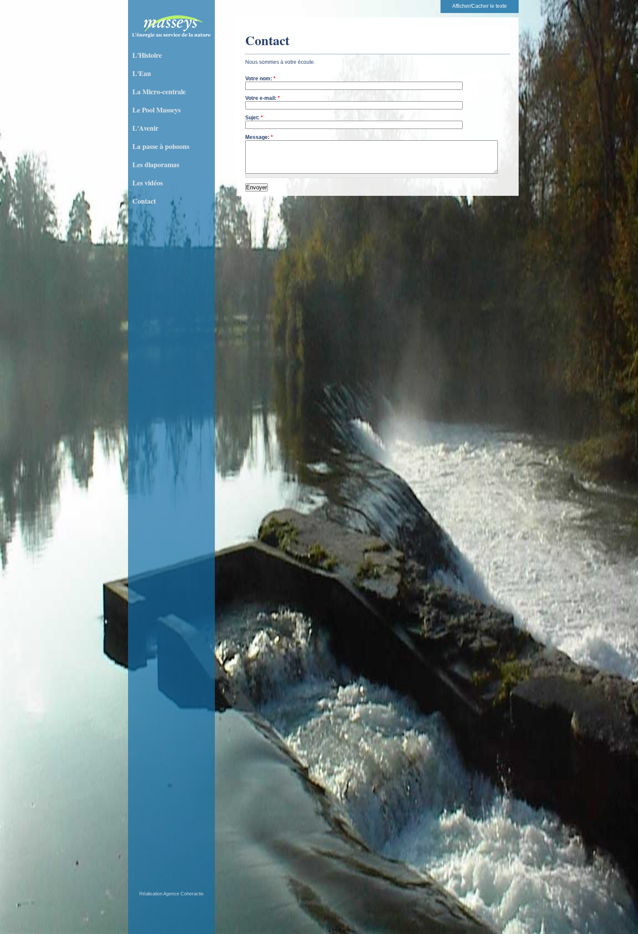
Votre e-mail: (262, 98)
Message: (259, 137)
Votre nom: (260, 79)
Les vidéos (147, 183)
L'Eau (141, 73)
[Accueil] (171, 38)
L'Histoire (147, 55)
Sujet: (254, 118)
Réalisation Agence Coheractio (171, 893)
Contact (144, 201)
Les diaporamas (155, 164)
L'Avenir (145, 128)
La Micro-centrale (159, 91)
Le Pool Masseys (156, 110)
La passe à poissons (160, 146)
